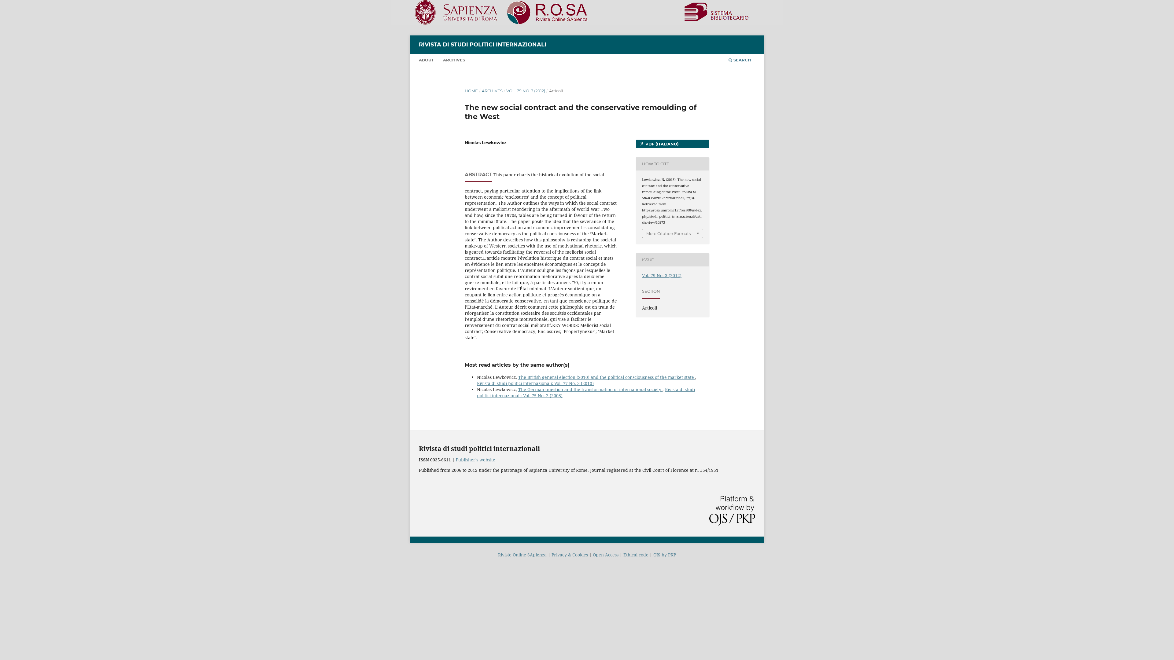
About (426, 59)
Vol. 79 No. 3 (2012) (525, 90)
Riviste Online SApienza (522, 555)
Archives (454, 59)
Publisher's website (475, 460)
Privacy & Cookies (570, 555)
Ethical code (635, 555)
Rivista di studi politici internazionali (482, 44)
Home (471, 90)
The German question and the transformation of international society (590, 389)
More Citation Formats (668, 233)
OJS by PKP (664, 555)
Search (741, 59)
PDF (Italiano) (661, 143)
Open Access (605, 555)
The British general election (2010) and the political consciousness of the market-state (606, 377)
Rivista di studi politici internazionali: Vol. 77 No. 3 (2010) (535, 383)
